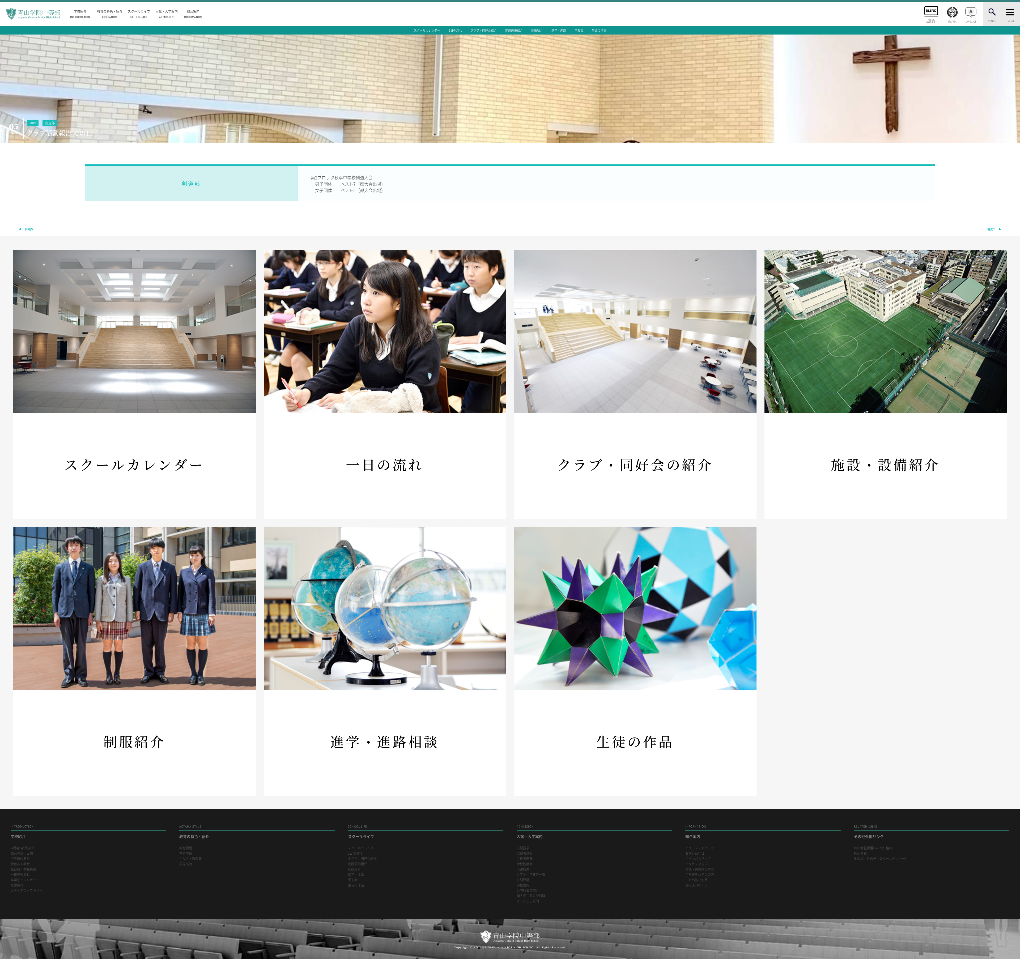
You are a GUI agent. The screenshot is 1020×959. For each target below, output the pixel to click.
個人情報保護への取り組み (873, 848)
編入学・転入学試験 (531, 896)
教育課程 (185, 848)
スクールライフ (139, 13)
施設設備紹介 (514, 30)
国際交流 (185, 864)
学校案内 (523, 885)
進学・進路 (558, 30)
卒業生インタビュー (25, 880)
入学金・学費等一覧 (531, 875)
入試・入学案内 (166, 13)
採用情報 (860, 853)
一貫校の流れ (20, 875)
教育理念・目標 (22, 853)
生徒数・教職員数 (23, 869)
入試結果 (523, 869)
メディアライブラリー (26, 891)
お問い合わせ (694, 853)
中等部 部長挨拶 (22, 848)
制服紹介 (537, 30)
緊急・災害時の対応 (699, 869)
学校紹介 (80, 13)
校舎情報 (17, 885)
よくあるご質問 (528, 901)
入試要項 (523, 848)
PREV (29, 229)
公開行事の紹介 (528, 891)
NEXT (991, 229)
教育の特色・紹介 (109, 13)
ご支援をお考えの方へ (701, 875)
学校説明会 (525, 864)
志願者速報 (525, 853)
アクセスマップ (696, 864)
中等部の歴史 (20, 859)
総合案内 (193, 13)
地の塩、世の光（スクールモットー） (881, 859)
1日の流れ (455, 30)
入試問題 (523, 880)
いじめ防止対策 (696, 880)
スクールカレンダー (427, 30)
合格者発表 (525, 859)
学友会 (579, 30)
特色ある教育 (20, 864)
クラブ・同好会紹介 (483, 30)
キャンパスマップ (698, 859)
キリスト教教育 (190, 859)
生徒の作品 (599, 30)
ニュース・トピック (699, 848)
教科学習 (185, 853)
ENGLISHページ (696, 885)
